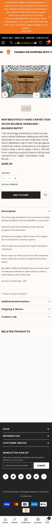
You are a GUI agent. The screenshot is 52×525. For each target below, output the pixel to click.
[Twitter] (44, 476)
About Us (19, 38)
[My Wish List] (40, 42)
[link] (26, 407)
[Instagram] (13, 476)
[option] (26, 81)
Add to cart (21, 195)
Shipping (30, 38)
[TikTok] (28, 476)
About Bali (7, 38)
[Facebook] (5, 476)
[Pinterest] (21, 476)
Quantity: (5, 173)
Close (49, 17)
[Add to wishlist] (45, 195)
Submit (41, 465)
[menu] (3, 42)
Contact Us (42, 38)
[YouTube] (36, 476)
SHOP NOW (26, 31)
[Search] (11, 42)
